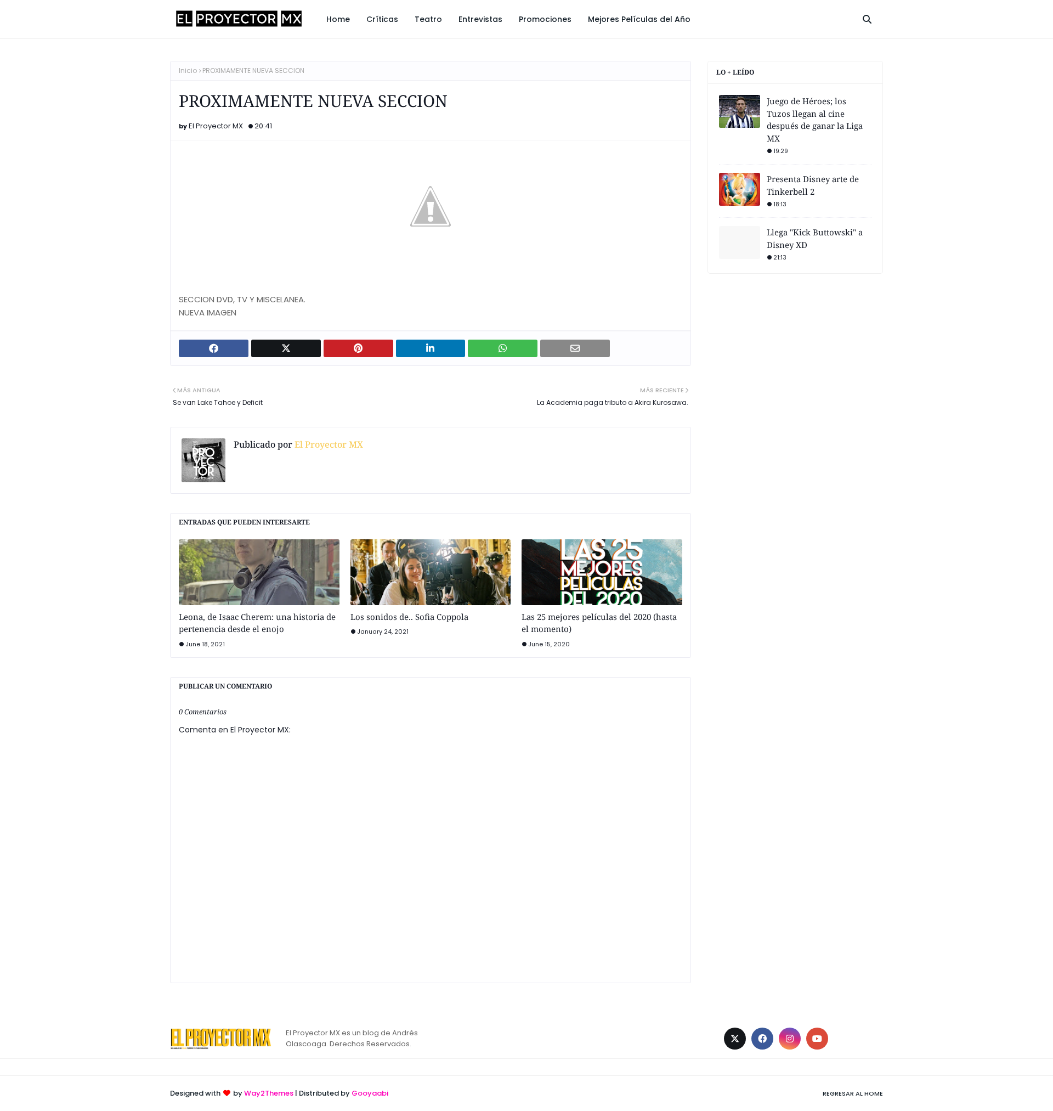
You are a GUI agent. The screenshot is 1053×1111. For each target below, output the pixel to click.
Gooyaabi (370, 1093)
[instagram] (790, 1039)
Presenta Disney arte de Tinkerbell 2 (813, 185)
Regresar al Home (853, 1093)
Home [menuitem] (338, 19)
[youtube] (817, 1039)
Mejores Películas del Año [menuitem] (639, 19)
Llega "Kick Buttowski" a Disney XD (815, 238)
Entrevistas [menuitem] (480, 19)
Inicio (188, 70)
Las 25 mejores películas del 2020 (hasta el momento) (599, 623)
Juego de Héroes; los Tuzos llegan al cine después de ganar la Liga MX (815, 119)
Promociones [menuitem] (545, 19)
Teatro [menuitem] (428, 19)
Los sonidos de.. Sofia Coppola (409, 616)
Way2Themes (268, 1093)
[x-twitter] (735, 1039)
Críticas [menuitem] (382, 19)
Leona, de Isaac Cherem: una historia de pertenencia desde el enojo (257, 623)
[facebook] (762, 1039)
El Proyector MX (216, 126)
